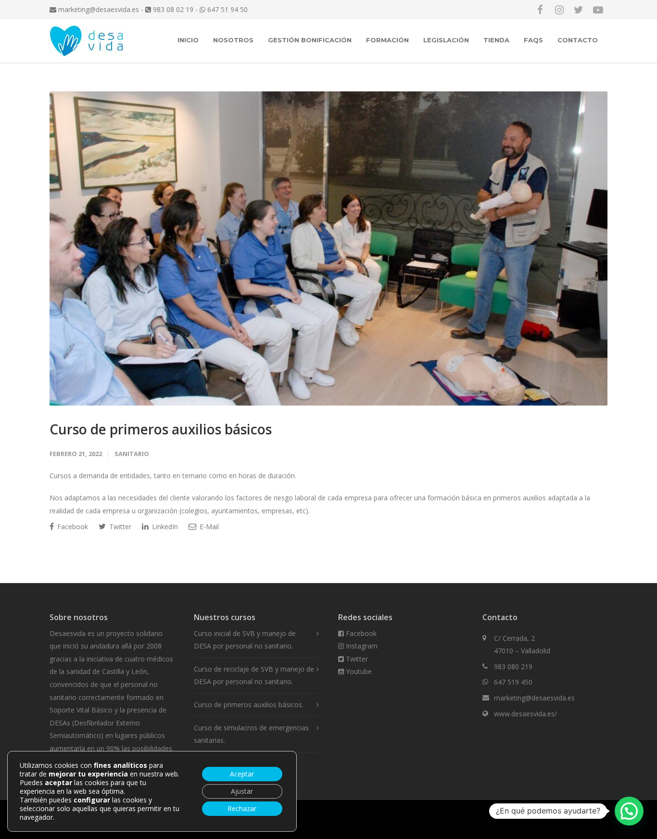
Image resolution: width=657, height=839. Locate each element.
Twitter (119, 526)
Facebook (71, 526)
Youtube (358, 671)
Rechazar (241, 808)
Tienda (496, 40)
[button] (629, 811)
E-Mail (208, 526)
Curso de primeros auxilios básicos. (248, 704)
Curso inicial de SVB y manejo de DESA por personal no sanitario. (245, 640)
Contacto (577, 40)
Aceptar (242, 773)
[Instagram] (559, 9)
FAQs (533, 40)
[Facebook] (540, 9)
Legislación (446, 40)
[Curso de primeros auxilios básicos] (328, 248)
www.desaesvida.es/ (525, 713)
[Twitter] (578, 9)
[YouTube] (597, 9)
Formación (387, 40)
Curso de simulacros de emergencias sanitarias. (251, 734)
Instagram (361, 645)
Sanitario (131, 453)
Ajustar (242, 791)
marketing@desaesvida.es (97, 9)
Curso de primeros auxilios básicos (161, 429)
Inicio (188, 40)
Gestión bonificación (310, 40)
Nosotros (233, 40)
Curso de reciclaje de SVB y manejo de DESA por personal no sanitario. (254, 675)
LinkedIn (164, 526)
